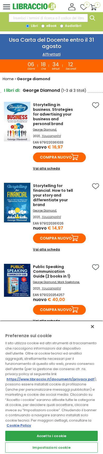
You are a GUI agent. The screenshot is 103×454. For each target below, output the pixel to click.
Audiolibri (72, 25)
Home (8, 79)
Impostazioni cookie (51, 447)
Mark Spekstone (68, 282)
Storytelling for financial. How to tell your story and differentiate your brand (53, 195)
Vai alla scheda (46, 168)
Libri (34, 25)
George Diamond (44, 130)
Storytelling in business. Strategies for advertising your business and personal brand (53, 114)
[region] (51, 387)
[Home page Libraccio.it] (34, 9)
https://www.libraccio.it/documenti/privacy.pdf (51, 379)
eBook (51, 25)
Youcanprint (51, 135)
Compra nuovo (56, 157)
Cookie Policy (19, 425)
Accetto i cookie (51, 435)
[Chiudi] (92, 326)
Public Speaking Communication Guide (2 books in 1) (52, 271)
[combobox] (48, 18)
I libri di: (12, 90)
